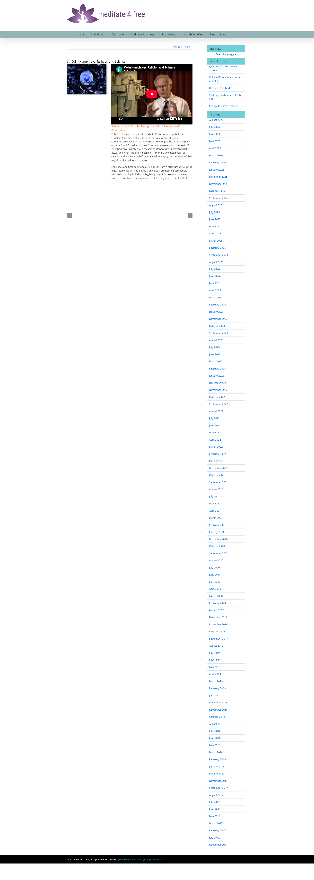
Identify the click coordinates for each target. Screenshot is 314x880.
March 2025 (216, 240)
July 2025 (214, 212)
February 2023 (217, 368)
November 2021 (218, 468)
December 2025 (218, 176)
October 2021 (217, 475)
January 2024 (216, 311)
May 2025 (214, 226)
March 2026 (216, 155)
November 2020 (218, 539)
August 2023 (216, 340)
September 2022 (218, 404)
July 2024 (214, 269)
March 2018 (216, 752)
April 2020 (215, 588)
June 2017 (215, 809)
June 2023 (215, 354)
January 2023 (216, 375)
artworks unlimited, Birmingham (133, 859)
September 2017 (218, 787)
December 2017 (218, 773)
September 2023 (218, 333)
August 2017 (216, 795)
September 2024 (218, 254)
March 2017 (216, 823)
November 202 (217, 844)
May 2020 (214, 581)
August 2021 (216, 489)
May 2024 (214, 283)
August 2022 (216, 411)
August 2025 (216, 205)
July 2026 (214, 127)
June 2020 (215, 574)
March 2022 (216, 446)
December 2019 (218, 617)
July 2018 (214, 730)
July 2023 (214, 347)
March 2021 (216, 517)
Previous (177, 46)
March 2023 (216, 361)
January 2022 (216, 460)
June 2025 (215, 219)
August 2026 (216, 119)
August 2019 (216, 645)
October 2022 (217, 397)
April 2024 (215, 290)
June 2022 (215, 425)
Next (187, 46)
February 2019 (217, 688)
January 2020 (216, 610)
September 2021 (218, 482)
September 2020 (218, 553)
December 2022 (218, 382)
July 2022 (214, 418)
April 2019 (215, 674)
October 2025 (217, 190)
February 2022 (217, 453)
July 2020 (214, 567)
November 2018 (218, 709)
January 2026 (216, 169)
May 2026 (214, 141)
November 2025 (218, 183)
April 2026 (215, 148)
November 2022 (218, 389)
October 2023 (217, 326)
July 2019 (214, 652)
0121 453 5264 (157, 859)
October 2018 (217, 716)
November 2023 (218, 318)
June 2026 (215, 134)
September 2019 (218, 638)
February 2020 (217, 603)
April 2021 (215, 510)
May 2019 (214, 667)
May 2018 (214, 745)
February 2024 (217, 304)
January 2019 (216, 695)
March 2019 (216, 681)
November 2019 (218, 624)
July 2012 (214, 837)
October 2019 (217, 631)
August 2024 (216, 261)
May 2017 (214, 816)
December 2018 (218, 702)
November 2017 (218, 780)
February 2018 (217, 759)
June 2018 (215, 738)
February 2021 (217, 524)
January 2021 (216, 532)
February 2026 (217, 162)
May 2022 (214, 432)
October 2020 (217, 546)
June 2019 (215, 659)
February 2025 (217, 247)
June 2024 (215, 276)
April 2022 (215, 439)
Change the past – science (223, 105)
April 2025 (215, 233)
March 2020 (216, 596)
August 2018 (216, 723)
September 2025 (218, 198)
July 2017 (214, 802)
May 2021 (214, 503)
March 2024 (216, 297)
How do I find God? (220, 88)
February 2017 (217, 830)
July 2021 (214, 496)
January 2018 (216, 766)
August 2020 (216, 560)
